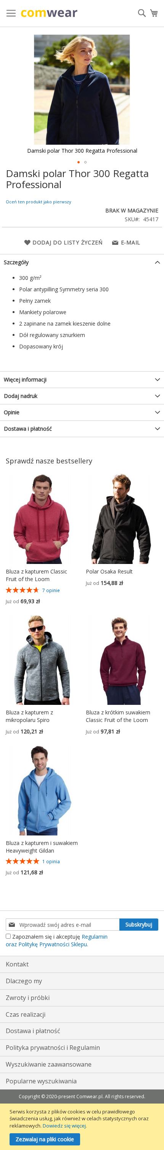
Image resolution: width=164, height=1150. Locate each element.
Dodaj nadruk (20, 395)
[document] (83, 1126)
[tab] (82, 262)
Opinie (11, 412)
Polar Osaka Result (109, 571)
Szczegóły (16, 262)
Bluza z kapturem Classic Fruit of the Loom (36, 575)
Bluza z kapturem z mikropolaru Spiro (29, 716)
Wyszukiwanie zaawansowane (49, 1064)
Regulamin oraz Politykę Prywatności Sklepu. (57, 940)
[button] (78, 162)
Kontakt (17, 964)
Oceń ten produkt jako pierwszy (38, 201)
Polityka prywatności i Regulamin (53, 1047)
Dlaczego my (24, 981)
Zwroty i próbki (28, 997)
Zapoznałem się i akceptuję (57, 940)
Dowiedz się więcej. (65, 1125)
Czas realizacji (25, 1014)
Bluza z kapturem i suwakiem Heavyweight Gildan (42, 846)
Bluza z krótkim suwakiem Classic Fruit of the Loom (118, 716)
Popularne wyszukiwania (41, 1081)
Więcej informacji (25, 379)
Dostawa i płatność (28, 428)
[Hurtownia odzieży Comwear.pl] (49, 13)
